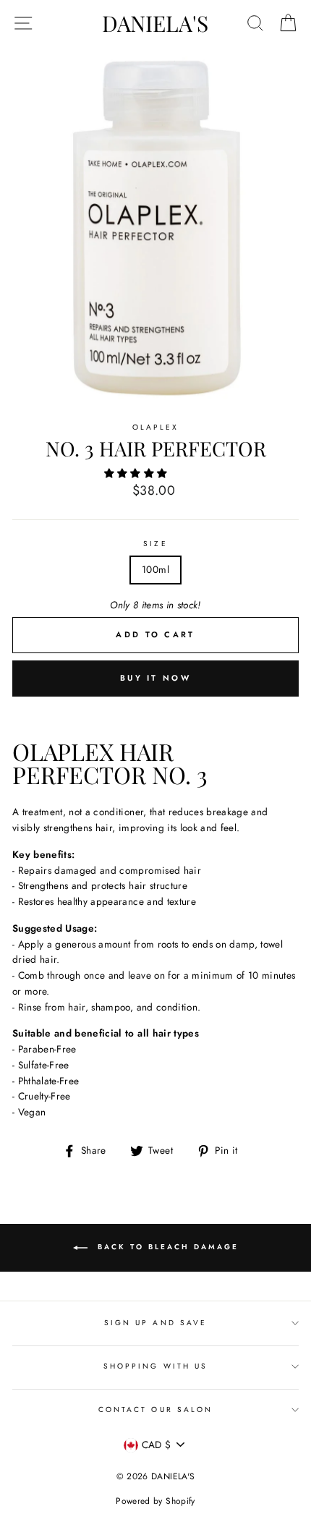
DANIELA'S (155, 23)
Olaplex (155, 427)
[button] (137, 473)
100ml (155, 569)
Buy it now (155, 678)
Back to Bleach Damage (166, 1246)
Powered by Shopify (155, 1500)
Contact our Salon (155, 1409)
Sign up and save (155, 1322)
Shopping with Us (155, 1366)
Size (155, 543)
